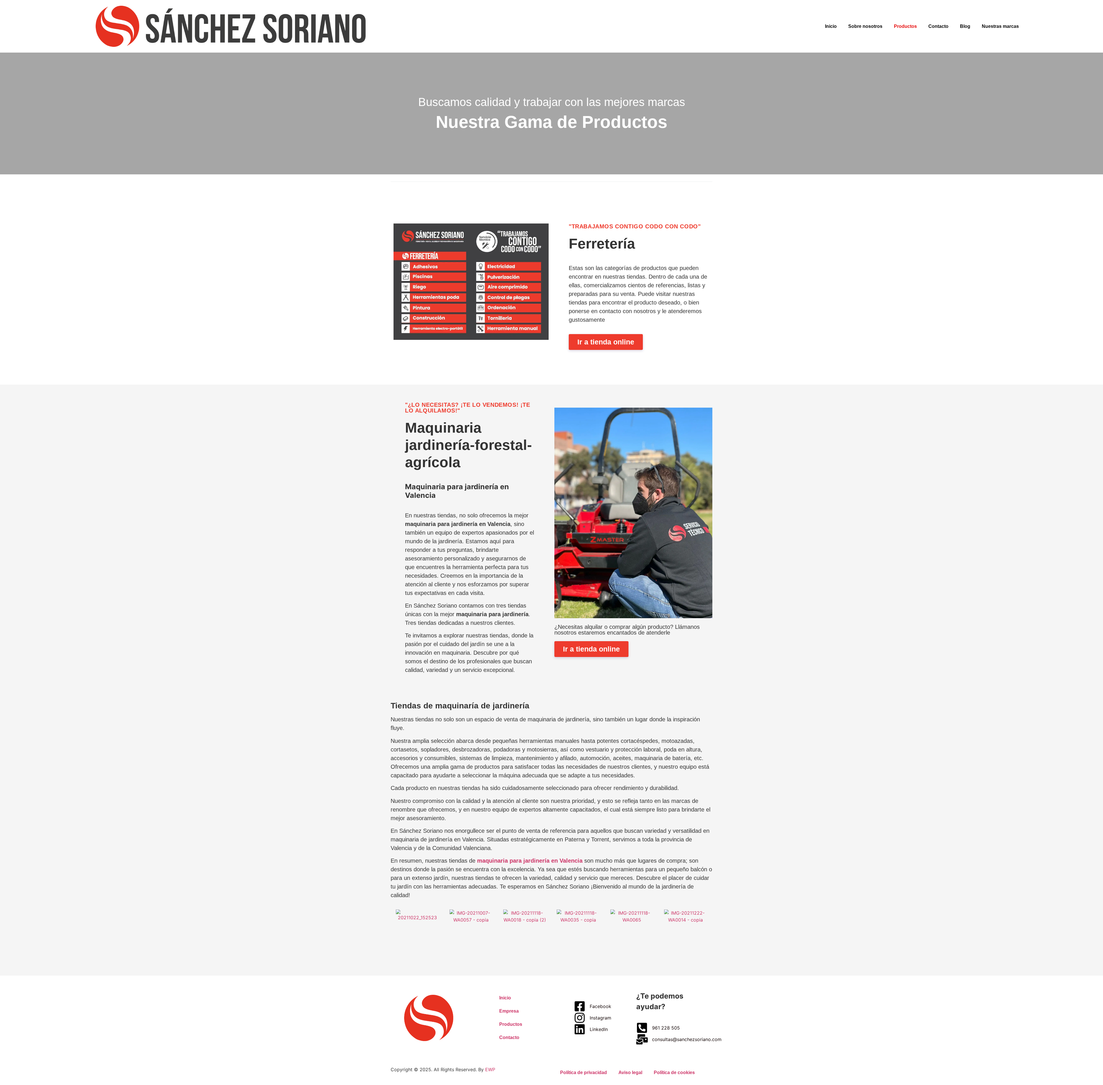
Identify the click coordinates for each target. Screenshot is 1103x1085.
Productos (905, 26)
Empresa (509, 1011)
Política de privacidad (583, 1072)
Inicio (831, 26)
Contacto (938, 26)
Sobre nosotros (865, 26)
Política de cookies (674, 1072)
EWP (490, 1069)
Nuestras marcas (1000, 26)
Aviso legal (630, 1072)
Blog (965, 26)
